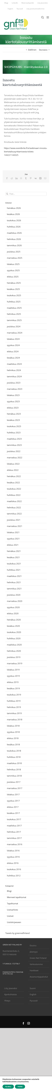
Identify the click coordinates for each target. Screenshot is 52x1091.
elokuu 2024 (13, 351)
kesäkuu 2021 (13, 557)
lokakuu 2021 (13, 532)
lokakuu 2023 (13, 395)
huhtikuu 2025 (14, 301)
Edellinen (32, 49)
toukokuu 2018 (14, 750)
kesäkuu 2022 (13, 482)
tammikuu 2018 (14, 775)
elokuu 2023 (13, 407)
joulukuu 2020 (13, 594)
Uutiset (10, 916)
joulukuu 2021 (13, 520)
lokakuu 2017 (13, 794)
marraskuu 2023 (14, 389)
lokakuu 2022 (13, 463)
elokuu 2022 (13, 470)
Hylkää (20, 1087)
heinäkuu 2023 (14, 413)
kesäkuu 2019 (13, 688)
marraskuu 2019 (14, 663)
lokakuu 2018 (13, 725)
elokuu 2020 (13, 613)
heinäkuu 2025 (14, 283)
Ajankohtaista (10, 994)
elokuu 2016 (13, 863)
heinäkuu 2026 (14, 208)
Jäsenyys (34, 951)
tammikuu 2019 (14, 713)
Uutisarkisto (12, 909)
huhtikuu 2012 (14, 875)
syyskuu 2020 (13, 607)
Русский (34, 1000)
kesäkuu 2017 (13, 813)
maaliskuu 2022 (14, 501)
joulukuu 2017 (13, 782)
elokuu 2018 (13, 738)
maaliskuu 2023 (14, 438)
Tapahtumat (12, 903)
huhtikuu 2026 (14, 226)
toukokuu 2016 (14, 869)
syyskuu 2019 (13, 676)
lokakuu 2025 (13, 264)
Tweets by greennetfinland (17, 933)
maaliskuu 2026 (14, 233)
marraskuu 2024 (14, 332)
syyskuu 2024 (13, 345)
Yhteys (7, 1000)
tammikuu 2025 (14, 320)
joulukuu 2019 (13, 657)
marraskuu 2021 (14, 526)
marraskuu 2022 (14, 457)
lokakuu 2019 (13, 669)
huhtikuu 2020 (14, 638)
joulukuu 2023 (13, 382)
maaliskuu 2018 (14, 763)
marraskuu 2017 (14, 788)
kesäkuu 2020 (13, 626)
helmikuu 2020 (14, 651)
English (33, 994)
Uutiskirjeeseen (14, 922)
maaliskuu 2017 (14, 825)
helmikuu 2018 (14, 769)
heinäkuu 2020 (14, 619)
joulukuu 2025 (13, 251)
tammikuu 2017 (14, 838)
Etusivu (33, 945)
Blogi (9, 891)
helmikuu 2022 (14, 507)
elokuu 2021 (13, 545)
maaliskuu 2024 (14, 364)
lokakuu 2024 (13, 339)
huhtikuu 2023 (14, 432)
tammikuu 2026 (14, 245)
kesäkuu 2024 (13, 357)
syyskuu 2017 (13, 800)
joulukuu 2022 (13, 451)
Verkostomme (36, 964)
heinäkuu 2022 (14, 476)
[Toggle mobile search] (42, 17)
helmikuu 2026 (14, 239)
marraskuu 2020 (14, 601)
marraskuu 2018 (14, 719)
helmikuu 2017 (14, 831)
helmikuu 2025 (14, 314)
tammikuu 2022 (14, 513)
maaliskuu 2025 (14, 308)
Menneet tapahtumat (16, 897)
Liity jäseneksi (10, 988)
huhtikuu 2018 (14, 757)
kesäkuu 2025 (13, 289)
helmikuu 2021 (14, 582)
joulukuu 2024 (13, 326)
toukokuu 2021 (14, 563)
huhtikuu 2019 (14, 701)
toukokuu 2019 (14, 694)
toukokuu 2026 (14, 220)
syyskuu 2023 (13, 401)
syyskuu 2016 (13, 856)
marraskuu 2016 (14, 844)
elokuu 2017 (13, 807)
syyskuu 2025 (13, 270)
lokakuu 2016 (13, 850)
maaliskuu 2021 (14, 576)
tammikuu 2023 (14, 445)
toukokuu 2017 (14, 819)
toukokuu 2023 (14, 426)
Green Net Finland (38, 958)
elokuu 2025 (13, 276)
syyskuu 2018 (13, 732)
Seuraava (43, 49)
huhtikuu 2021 (14, 569)
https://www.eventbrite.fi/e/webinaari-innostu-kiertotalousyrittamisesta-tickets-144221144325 (25, 151)
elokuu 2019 (13, 682)
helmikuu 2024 (14, 370)
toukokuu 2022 (14, 488)
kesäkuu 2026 (13, 214)
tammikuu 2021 (14, 588)
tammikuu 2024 (14, 376)
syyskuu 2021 (13, 538)
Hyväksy (8, 1087)
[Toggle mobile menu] (48, 17)
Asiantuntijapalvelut (39, 976)
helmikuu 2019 (14, 707)
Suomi (33, 988)
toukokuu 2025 (14, 295)
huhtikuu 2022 (14, 495)
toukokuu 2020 (14, 632)
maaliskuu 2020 (14, 644)
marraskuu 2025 (14, 258)
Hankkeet (34, 970)
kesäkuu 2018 (13, 744)
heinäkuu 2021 (14, 551)
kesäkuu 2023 (13, 420)
